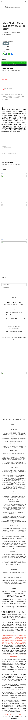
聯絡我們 (6, 43)
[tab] (14, 46)
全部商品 (6, 6)
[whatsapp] (9, 54)
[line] (4, 54)
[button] (14, 46)
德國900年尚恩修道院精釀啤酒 (12, 8)
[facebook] (6, 54)
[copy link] (12, 54)
